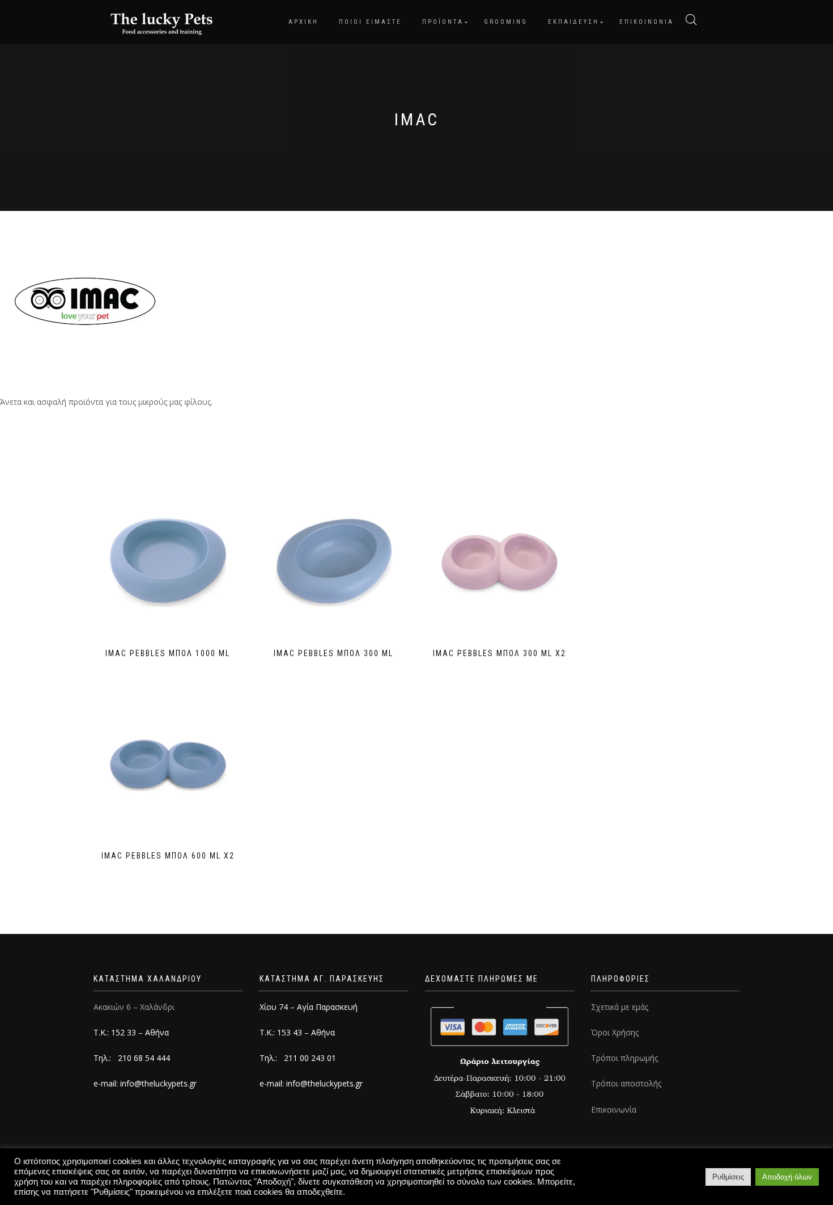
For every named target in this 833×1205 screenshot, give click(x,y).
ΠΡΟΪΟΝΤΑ (443, 22)
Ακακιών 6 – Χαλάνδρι (134, 1006)
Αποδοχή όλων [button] (787, 1177)
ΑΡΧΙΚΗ (303, 22)
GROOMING (506, 22)
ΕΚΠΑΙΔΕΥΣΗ (573, 22)
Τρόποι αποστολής (626, 1083)
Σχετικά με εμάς (619, 1006)
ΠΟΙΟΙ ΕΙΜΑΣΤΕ (370, 22)
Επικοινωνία (613, 1109)
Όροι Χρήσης (615, 1032)
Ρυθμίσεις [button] (728, 1177)
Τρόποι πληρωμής (624, 1057)
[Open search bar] (691, 20)
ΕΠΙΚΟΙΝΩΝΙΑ (646, 22)
